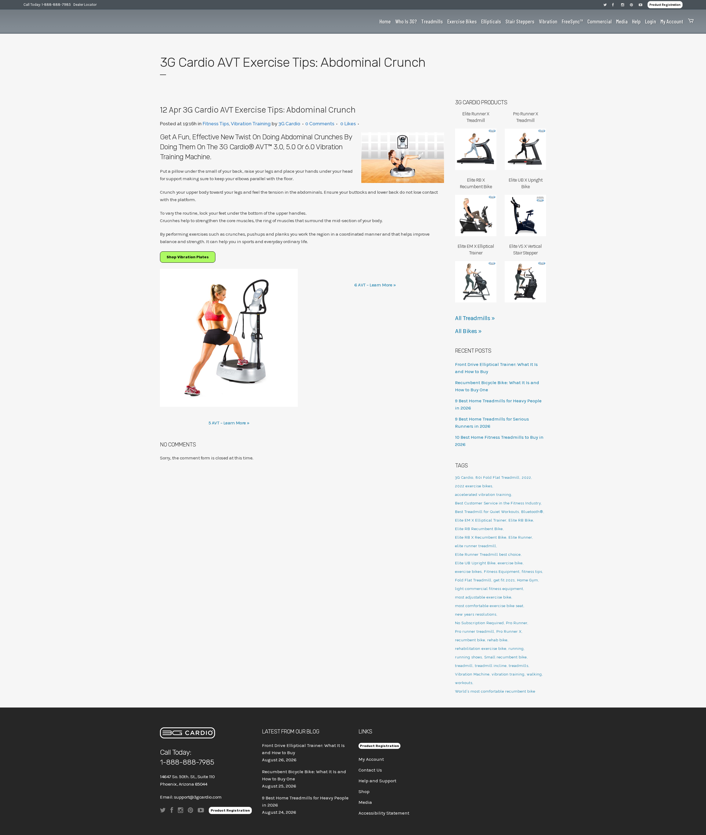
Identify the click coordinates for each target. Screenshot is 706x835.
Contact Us (370, 770)
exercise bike (510, 563)
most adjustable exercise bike (483, 597)
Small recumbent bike (505, 657)
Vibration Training (251, 123)
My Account (371, 759)
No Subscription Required (479, 623)
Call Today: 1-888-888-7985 (47, 4)
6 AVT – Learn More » (375, 285)
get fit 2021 (504, 580)
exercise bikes (468, 572)
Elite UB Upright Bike (475, 563)
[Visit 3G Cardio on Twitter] (607, 4)
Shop (364, 791)
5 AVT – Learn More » (229, 423)
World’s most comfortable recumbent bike (495, 691)
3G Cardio (289, 123)
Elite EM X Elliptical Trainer (480, 520)
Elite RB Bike (521, 520)
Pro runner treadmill (474, 631)
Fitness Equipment (502, 572)
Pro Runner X (509, 631)
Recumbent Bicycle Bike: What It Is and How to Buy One (304, 775)
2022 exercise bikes (473, 486)
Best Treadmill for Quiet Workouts (487, 512)
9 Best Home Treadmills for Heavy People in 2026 (305, 801)
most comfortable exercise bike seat (489, 606)
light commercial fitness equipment (489, 589)
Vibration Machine (472, 674)
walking (534, 674)
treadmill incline (491, 666)
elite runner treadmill (475, 546)
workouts (463, 683)
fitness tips (532, 572)
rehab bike (497, 640)
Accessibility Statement (384, 813)
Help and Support (377, 780)
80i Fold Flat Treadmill (497, 477)
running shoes (468, 657)
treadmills (518, 666)
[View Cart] (689, 21)
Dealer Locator (85, 4)
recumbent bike (470, 640)
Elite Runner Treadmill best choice (488, 554)
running (516, 649)
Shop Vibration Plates (188, 257)
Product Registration (665, 5)
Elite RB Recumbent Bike (479, 529)
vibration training (508, 674)
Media (365, 802)
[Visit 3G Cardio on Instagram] (625, 4)
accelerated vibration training (483, 495)
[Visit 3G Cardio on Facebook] (616, 4)
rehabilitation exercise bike (480, 649)
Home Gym (527, 580)
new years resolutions (475, 614)
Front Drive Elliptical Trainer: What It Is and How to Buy (303, 749)
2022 (526, 477)
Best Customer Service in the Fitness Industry (498, 503)
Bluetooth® (532, 512)
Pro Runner (516, 623)
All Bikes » (468, 331)
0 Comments (319, 123)
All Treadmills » (475, 318)
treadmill (464, 666)
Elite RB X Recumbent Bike (480, 537)
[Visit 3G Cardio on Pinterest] (634, 4)
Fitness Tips (216, 123)
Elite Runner (520, 537)
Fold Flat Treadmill (473, 580)
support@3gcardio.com (198, 797)
